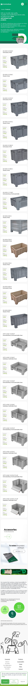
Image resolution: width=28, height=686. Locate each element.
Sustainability (20, 661)
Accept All (5, 681)
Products (20, 659)
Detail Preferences (14, 681)
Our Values (7, 663)
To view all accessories (9, 531)
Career (20, 664)
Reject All (23, 681)
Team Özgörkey (7, 667)
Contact (21, 669)
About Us (7, 661)
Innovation (7, 668)
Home (2, 9)
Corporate (7, 659)
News (20, 666)
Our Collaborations (7, 665)
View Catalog (18, 551)
